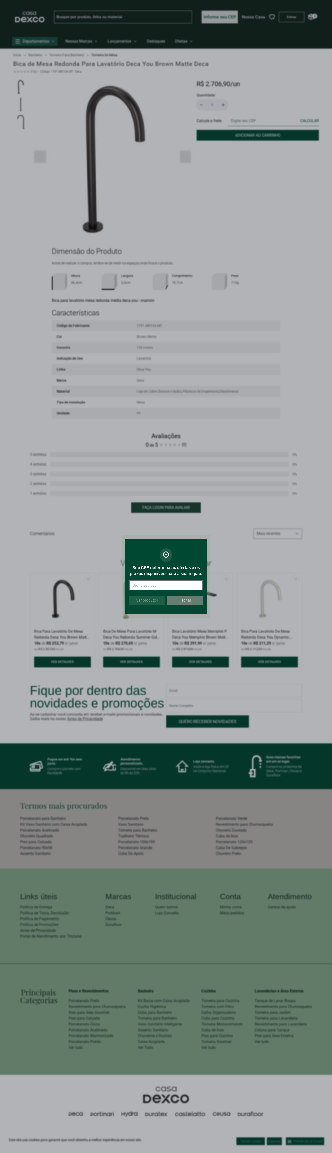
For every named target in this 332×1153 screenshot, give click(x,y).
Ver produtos (147, 600)
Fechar (185, 600)
